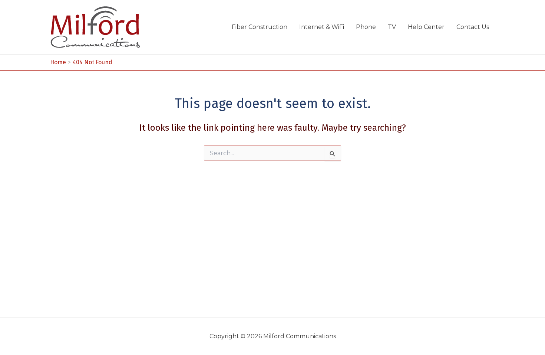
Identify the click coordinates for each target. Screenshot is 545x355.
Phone (366, 26)
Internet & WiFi (321, 26)
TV (392, 26)
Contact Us (472, 26)
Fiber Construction (259, 26)
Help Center (426, 26)
